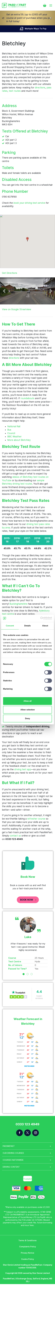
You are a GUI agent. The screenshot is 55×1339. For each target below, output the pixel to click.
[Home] (14, 5)
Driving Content (11, 1167)
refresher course (36, 818)
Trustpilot (27, 1179)
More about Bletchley (19, 440)
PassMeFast (9, 1146)
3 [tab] (32, 974)
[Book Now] (44, 5)
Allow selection (27, 709)
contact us (15, 835)
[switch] (48, 672)
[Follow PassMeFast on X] (27, 1132)
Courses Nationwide (13, 1160)
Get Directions (9, 273)
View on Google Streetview (16, 309)
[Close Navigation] (50, 18)
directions (40, 87)
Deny (27, 718)
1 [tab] (24, 974)
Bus (9, 429)
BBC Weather (14, 436)
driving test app (22, 769)
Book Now (26, 899)
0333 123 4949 (27, 1124)
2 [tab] (28, 974)
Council (11, 433)
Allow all (27, 701)
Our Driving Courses (13, 1153)
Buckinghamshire (18, 604)
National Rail (13, 426)
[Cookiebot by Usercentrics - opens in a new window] (40, 618)
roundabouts (27, 398)
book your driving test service (29, 203)
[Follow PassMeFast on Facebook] (19, 1132)
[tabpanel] (28, 943)
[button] (27, 239)
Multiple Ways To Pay (30, 28)
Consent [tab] (10, 626)
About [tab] (45, 626)
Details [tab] (27, 626)
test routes (15, 91)
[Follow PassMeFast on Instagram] (35, 1132)
